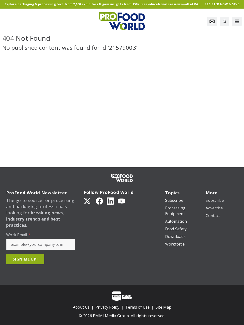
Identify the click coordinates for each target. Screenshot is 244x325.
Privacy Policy (107, 307)
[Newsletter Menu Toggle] (212, 21)
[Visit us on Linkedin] (110, 200)
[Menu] (237, 21)
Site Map (163, 307)
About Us (81, 307)
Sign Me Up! (25, 259)
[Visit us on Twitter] (88, 200)
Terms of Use (137, 307)
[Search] (224, 21)
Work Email (18, 235)
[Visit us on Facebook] (99, 200)
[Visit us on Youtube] (121, 200)
